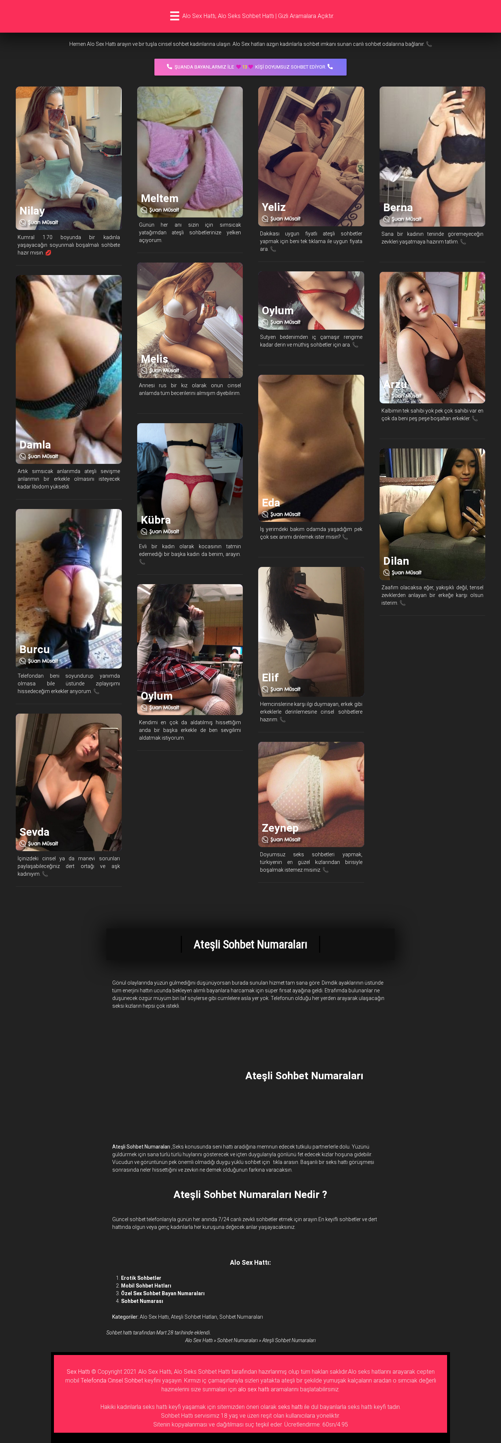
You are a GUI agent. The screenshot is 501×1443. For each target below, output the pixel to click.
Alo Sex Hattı (154, 1317)
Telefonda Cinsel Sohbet (112, 1380)
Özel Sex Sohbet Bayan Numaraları (163, 1293)
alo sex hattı (253, 1389)
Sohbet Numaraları (241, 1317)
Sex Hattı (78, 1371)
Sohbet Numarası (142, 1301)
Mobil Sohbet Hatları (146, 1286)
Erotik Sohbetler (141, 1278)
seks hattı (290, 1406)
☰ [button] (174, 16)
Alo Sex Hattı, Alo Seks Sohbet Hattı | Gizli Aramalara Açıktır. (258, 15)
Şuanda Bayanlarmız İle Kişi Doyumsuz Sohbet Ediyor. (250, 67)
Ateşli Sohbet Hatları (194, 1317)
